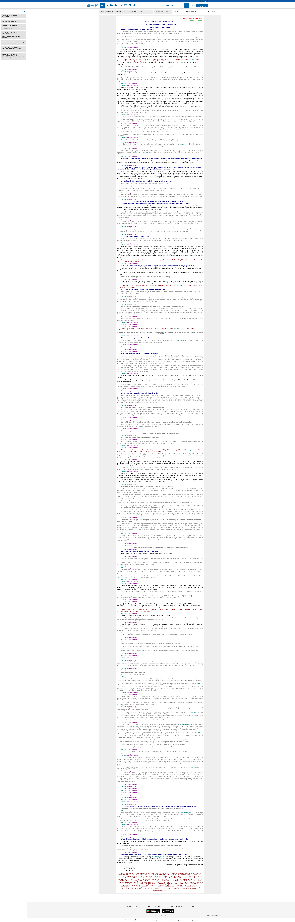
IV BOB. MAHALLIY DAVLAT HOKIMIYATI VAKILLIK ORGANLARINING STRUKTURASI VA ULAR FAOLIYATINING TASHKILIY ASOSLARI (11, 35)
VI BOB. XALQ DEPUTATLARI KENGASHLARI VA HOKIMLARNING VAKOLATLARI (11, 49)
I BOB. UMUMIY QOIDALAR (9, 21)
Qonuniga (179, 285)
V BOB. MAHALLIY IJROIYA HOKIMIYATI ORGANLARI (9, 42)
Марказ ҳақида (131, 906)
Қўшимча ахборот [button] (192, 11)
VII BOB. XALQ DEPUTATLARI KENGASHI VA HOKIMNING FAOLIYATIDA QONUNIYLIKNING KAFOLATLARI (11, 56)
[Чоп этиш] (134, 5)
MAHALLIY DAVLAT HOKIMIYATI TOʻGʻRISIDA (10, 16)
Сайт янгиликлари (153, 906)
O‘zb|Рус (192, 5)
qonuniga (177, 340)
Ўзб (181, 5)
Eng (177, 5)
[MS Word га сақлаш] (130, 5)
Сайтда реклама (176, 906)
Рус (172, 5)
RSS (193, 906)
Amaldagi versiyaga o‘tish (196, 20)
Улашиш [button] (212, 11)
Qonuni (191, 59)
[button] (13, 16)
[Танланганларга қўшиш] (107, 5)
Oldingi (123, 47)
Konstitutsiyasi (185, 144)
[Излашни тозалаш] (24, 11)
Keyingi (123, 36)
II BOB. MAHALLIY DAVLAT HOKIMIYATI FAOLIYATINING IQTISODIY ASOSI (9, 27)
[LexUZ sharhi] (116, 5)
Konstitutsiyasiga (186, 724)
